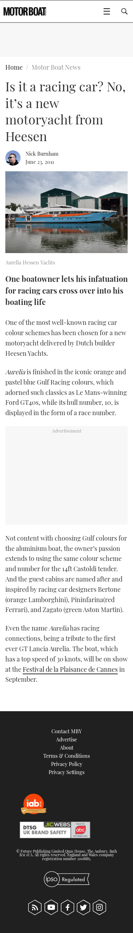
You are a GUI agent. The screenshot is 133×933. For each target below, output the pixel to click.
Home (14, 67)
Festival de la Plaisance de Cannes (70, 669)
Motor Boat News (56, 67)
